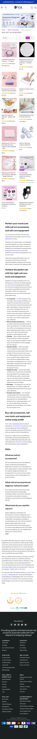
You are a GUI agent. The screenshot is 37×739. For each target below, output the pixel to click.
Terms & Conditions (12, 719)
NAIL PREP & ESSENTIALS (6, 676)
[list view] (32, 38)
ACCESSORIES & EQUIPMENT (26, 698)
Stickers (4, 701)
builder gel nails (13, 574)
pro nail (28, 572)
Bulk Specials (5, 670)
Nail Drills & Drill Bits (25, 701)
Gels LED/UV (23, 689)
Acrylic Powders (6, 660)
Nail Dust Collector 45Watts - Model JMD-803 (9, 116)
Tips (3, 692)
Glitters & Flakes (6, 711)
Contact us (23, 642)
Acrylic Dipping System (8, 667)
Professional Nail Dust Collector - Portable (8, 60)
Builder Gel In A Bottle (26, 681)
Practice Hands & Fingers (27, 708)
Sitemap (28, 719)
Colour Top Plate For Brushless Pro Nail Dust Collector (9, 204)
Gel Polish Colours (25, 657)
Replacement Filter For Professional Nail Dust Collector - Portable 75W (26, 61)
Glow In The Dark (24, 665)
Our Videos (23, 648)
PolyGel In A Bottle (25, 686)
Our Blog (4, 645)
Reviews (4, 650)
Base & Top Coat (24, 662)
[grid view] (28, 38)
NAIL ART (5, 696)
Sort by (5, 38)
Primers (4, 684)
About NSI (5, 642)
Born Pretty (5, 699)
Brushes (4, 687)
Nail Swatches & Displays (26, 706)
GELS (22, 675)
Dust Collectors (24, 713)
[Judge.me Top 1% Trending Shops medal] (18, 600)
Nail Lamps (23, 703)
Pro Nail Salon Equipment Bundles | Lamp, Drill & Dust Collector (25, 175)
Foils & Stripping (6, 704)
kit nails (22, 569)
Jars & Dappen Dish (25, 711)
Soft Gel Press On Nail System (26, 678)
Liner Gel (22, 691)
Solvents (4, 682)
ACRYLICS (6, 655)
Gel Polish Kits (24, 660)
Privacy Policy (21, 719)
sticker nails (13, 569)
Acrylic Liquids (6, 657)
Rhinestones (5, 706)
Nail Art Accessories (13, 30)
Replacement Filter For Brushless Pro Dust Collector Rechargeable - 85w (9, 145)
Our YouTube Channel (8, 648)
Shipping (22, 645)
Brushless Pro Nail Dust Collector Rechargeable (9, 89)
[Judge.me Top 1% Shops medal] (10, 600)
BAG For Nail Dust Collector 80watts (24, 144)
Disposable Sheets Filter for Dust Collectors (26, 116)
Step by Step (23, 650)
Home (3, 30)
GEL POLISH (24, 655)
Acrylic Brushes (6, 662)
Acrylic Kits (5, 665)
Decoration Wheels (7, 709)
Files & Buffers (6, 689)
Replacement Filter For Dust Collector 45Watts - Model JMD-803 (9, 174)
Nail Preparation (6, 679)
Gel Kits (22, 684)
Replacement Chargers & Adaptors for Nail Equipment (26, 204)
